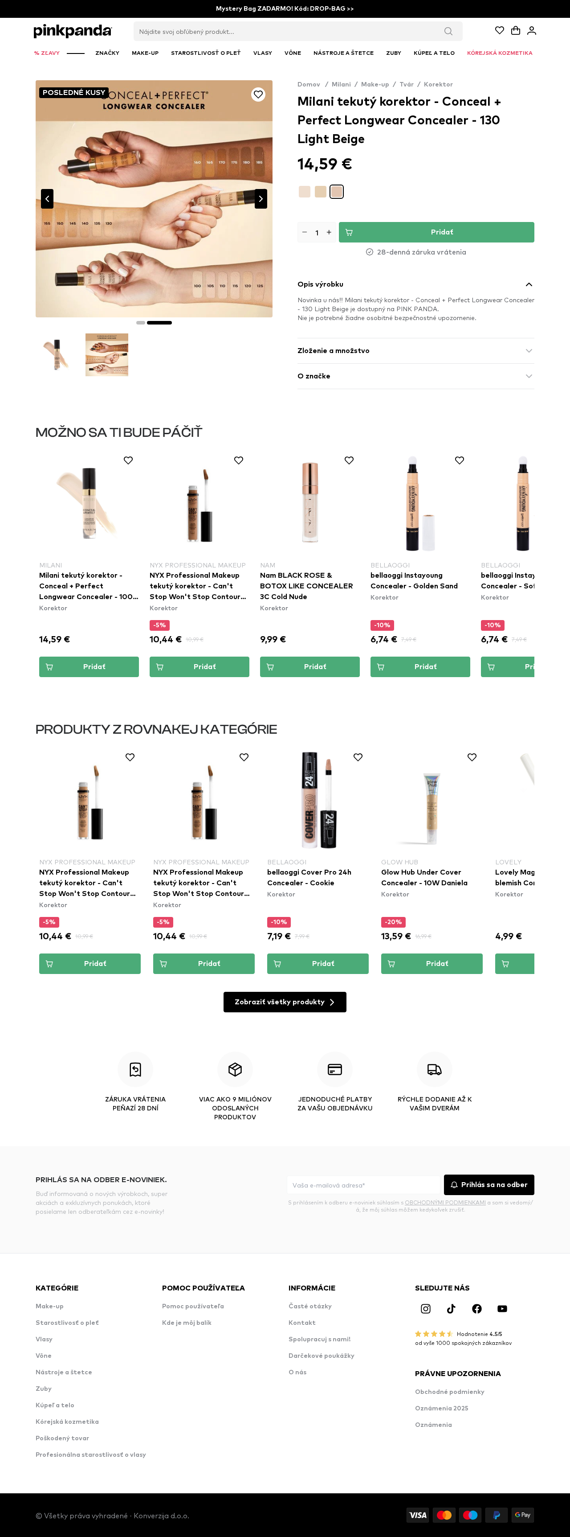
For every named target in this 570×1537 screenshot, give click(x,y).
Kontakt (302, 1323)
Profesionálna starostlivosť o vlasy (91, 1455)
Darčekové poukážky (321, 1356)
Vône (44, 1356)
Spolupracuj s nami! (319, 1339)
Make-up (375, 85)
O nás (297, 1372)
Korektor (438, 85)
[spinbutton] (316, 232)
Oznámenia (433, 1425)
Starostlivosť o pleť (67, 1323)
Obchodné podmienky (449, 1392)
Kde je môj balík (187, 1323)
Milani (341, 85)
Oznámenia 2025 (441, 1408)
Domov (312, 85)
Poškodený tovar (62, 1438)
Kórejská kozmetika (67, 1422)
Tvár (406, 85)
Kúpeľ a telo (55, 1405)
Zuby (44, 1389)
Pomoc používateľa (193, 1306)
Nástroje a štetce (64, 1372)
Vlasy (44, 1339)
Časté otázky (310, 1306)
